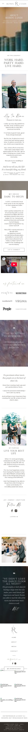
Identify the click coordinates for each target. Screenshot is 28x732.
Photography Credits (16, 729)
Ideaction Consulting (14, 727)
